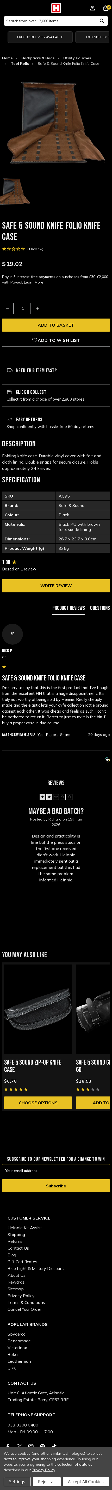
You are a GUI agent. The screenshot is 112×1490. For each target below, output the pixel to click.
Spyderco (17, 1334)
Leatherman (19, 1361)
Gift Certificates (22, 1261)
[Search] (102, 21)
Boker (13, 1354)
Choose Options (38, 1102)
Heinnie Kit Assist (25, 1227)
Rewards (16, 1282)
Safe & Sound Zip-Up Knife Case (32, 1066)
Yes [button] (40, 734)
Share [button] (65, 734)
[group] (56, 563)
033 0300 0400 (23, 1425)
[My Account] (92, 8)
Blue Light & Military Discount (36, 1268)
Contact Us (18, 1248)
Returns (15, 1241)
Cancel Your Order (24, 1309)
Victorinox (17, 1347)
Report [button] (52, 734)
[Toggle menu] (7, 7)
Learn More (33, 282)
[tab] (68, 609)
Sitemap (16, 1288)
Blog (12, 1254)
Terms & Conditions (26, 1302)
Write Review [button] (56, 585)
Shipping (16, 1234)
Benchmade (19, 1340)
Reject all (46, 1482)
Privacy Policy (21, 1295)
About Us (17, 1275)
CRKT (13, 1368)
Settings (17, 1482)
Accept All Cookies (86, 1482)
